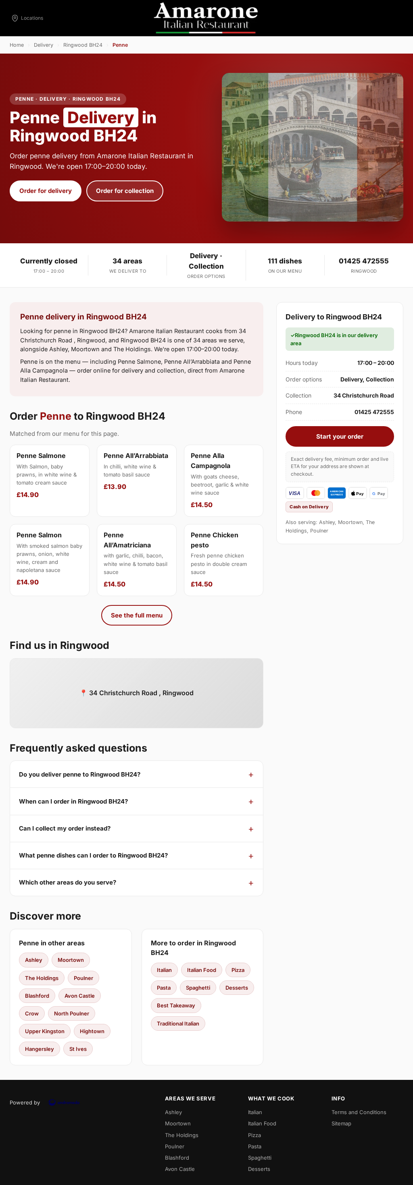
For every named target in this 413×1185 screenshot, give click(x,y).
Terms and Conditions (359, 1112)
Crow (32, 1013)
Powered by (25, 1102)
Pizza (238, 970)
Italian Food (201, 970)
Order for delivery (45, 191)
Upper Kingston (45, 1031)
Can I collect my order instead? (65, 828)
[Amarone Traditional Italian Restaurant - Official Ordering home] (206, 18)
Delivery (43, 45)
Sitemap (341, 1123)
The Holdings (41, 978)
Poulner (83, 978)
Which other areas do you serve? (67, 882)
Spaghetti (198, 987)
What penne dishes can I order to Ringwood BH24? (93, 855)
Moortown (71, 960)
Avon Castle (80, 995)
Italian (164, 970)
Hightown (92, 1031)
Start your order (339, 436)
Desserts (236, 987)
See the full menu (137, 615)
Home (17, 45)
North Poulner (71, 1013)
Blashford (37, 995)
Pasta (164, 987)
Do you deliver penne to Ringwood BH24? (79, 774)
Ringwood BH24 (82, 45)
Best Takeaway (176, 1005)
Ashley (33, 960)
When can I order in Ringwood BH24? (73, 801)
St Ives (78, 1049)
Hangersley (39, 1049)
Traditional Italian (178, 1023)
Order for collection (125, 191)
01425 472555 (364, 261)
